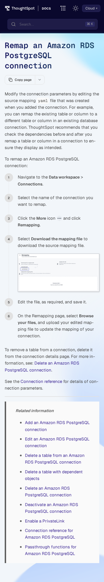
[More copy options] (39, 79)
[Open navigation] (63, 8)
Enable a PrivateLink (45, 521)
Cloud (90, 8)
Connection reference (41, 381)
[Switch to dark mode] (76, 8)
